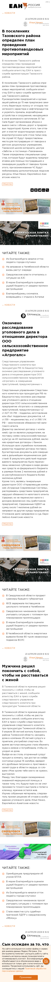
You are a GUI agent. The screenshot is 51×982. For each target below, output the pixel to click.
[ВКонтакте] (32, 190)
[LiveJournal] (47, 190)
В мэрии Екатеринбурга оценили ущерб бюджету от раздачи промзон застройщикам (27, 286)
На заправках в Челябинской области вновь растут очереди (27, 268)
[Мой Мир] (43, 190)
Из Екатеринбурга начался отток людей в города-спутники (25, 260)
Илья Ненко (36, 23)
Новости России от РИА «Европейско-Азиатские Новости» (18, 6)
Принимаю (26, 977)
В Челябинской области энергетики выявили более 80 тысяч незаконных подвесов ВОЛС (27, 637)
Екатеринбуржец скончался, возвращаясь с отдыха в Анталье (25, 295)
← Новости (8, 13)
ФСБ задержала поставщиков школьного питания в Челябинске (25, 605)
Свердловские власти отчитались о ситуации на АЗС (26, 276)
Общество (7, 184)
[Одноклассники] (36, 190)
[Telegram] (39, 190)
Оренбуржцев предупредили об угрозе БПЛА (24, 875)
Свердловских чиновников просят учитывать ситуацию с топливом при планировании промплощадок (27, 614)
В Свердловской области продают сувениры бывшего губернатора (26, 597)
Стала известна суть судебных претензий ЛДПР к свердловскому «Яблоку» (26, 915)
